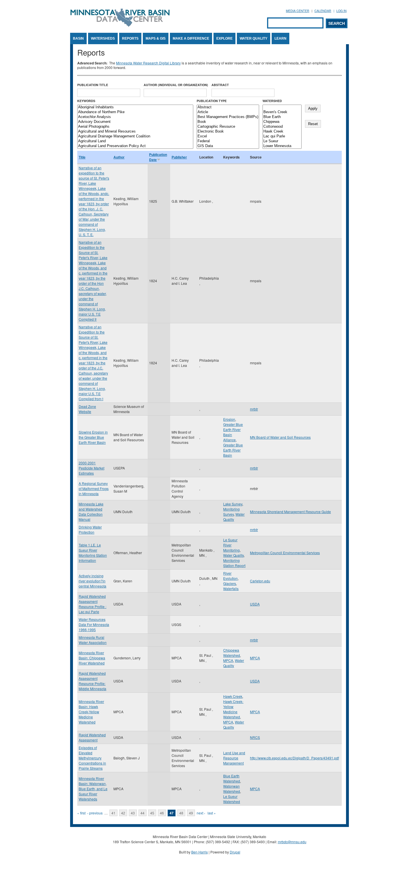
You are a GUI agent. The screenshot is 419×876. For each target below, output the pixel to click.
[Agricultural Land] (135, 141)
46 (162, 812)
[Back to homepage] (120, 25)
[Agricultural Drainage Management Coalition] (135, 136)
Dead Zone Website (87, 409)
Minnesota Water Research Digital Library (148, 62)
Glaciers (229, 583)
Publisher (179, 157)
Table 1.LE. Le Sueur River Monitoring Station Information (93, 552)
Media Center (297, 11)
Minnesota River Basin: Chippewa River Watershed (92, 657)
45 (152, 812)
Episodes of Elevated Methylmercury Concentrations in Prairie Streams (92, 758)
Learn (280, 38)
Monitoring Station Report (234, 563)
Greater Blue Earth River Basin (233, 450)
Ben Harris (199, 851)
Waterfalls (231, 588)
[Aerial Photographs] (135, 126)
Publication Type (212, 101)
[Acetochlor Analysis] (135, 117)
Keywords (86, 101)
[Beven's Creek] (282, 112)
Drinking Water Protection (90, 529)
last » (212, 812)
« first (81, 812)
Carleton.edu (260, 580)
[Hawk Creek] (282, 131)
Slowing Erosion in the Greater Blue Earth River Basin (93, 437)
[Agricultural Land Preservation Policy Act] (135, 146)
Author (119, 157)
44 (143, 812)
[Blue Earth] (282, 117)
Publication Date (158, 157)
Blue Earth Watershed (231, 778)
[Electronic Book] (228, 131)
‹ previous (95, 812)
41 (113, 812)
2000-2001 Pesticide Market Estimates (91, 467)
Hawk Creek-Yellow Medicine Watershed (233, 709)
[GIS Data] (228, 146)
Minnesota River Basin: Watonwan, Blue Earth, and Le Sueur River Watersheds (93, 788)
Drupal (235, 851)
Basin (78, 38)
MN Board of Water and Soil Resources (280, 437)
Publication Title (92, 85)
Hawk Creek (232, 696)
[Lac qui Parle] (282, 136)
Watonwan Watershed (231, 789)
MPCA (228, 660)
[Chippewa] (282, 121)
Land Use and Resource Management (234, 757)
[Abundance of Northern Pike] (135, 112)
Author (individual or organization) (176, 85)
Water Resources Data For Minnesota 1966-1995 (94, 624)
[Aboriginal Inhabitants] (135, 107)
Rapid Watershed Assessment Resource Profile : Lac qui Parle (92, 604)
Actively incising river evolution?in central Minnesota (92, 580)
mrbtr (254, 409)
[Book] (228, 121)
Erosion (229, 419)
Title (82, 157)
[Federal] (228, 141)
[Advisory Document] (135, 121)
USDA (255, 603)
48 (181, 812)
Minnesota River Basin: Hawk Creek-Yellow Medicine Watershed (91, 711)
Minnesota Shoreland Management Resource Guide (290, 511)
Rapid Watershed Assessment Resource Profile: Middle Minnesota (92, 681)
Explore (224, 38)
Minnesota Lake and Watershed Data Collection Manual (91, 511)
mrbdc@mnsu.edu (292, 841)
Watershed (272, 101)
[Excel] (228, 136)
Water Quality (253, 38)
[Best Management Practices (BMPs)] (228, 117)
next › (201, 812)
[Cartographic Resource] (228, 126)
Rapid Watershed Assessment (92, 737)
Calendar (322, 11)
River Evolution (230, 576)
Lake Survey (232, 503)
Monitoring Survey (231, 512)
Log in (341, 11)
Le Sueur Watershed (231, 799)
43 (133, 812)
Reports (130, 38)
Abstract (220, 85)
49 (191, 812)
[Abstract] (228, 107)
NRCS (255, 737)
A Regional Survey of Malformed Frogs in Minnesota (94, 488)
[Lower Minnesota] (282, 146)
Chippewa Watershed (231, 653)
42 (123, 812)
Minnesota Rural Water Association (93, 640)
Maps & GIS (156, 38)
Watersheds (103, 38)
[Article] (228, 112)
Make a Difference (191, 38)
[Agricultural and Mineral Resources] (135, 131)
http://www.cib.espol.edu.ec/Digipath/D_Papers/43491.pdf (294, 757)
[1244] (282, 107)
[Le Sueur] (282, 141)
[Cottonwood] (282, 126)
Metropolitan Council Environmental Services (285, 552)
